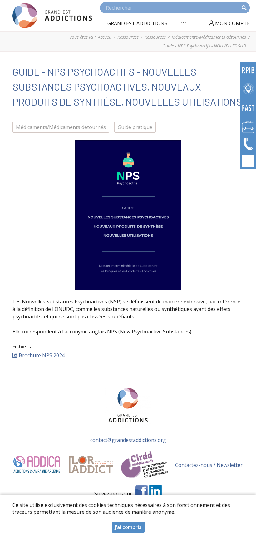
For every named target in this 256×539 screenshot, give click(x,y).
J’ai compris (128, 527)
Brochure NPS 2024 (42, 355)
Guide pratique (135, 127)
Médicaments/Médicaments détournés (209, 37)
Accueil (104, 37)
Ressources (128, 37)
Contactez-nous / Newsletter (209, 465)
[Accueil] (52, 15)
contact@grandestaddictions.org (128, 440)
